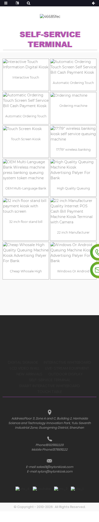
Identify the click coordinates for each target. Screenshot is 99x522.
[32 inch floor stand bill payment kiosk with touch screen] (25, 206)
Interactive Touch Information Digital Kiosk (26, 78)
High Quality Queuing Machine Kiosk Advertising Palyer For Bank (73, 189)
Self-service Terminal (49, 380)
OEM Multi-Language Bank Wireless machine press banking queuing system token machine (25, 189)
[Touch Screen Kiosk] (25, 129)
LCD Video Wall (24, 368)
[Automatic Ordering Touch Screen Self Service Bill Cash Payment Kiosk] (73, 67)
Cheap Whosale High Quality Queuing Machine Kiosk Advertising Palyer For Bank (26, 272)
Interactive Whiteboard (67, 362)
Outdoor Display (65, 374)
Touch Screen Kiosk (26, 139)
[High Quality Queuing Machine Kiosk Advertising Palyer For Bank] (73, 170)
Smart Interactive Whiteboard (49, 385)
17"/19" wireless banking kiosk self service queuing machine (73, 151)
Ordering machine (73, 106)
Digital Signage (23, 362)
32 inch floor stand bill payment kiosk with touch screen (26, 223)
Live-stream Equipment (67, 368)
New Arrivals (29, 374)
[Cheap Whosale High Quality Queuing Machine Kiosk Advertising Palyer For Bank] (25, 253)
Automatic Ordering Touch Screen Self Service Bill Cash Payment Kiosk (73, 84)
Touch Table (49, 391)
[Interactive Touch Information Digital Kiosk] (25, 64)
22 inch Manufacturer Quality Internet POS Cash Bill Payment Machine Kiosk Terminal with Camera (73, 233)
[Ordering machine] (73, 95)
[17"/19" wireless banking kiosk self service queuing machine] (73, 134)
